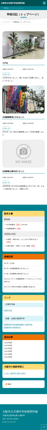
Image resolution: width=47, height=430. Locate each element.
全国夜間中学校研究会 (12, 327)
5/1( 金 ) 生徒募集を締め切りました (16, 274)
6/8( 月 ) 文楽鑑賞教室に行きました (16, 268)
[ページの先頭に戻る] (44, 427)
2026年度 (8, 343)
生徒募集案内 (13, 228)
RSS (9, 384)
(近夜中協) (29, 324)
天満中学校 (8, 310)
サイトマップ (10, 422)
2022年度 (8, 354)
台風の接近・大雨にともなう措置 (20, 246)
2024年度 (8, 348)
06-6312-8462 (12, 419)
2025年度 (8, 345)
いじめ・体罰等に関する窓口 (15, 373)
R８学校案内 (16, 225)
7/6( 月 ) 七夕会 (9, 263)
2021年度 (8, 357)
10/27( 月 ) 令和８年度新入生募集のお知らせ (19, 287)
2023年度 (8, 351)
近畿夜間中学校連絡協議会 (14, 324)
